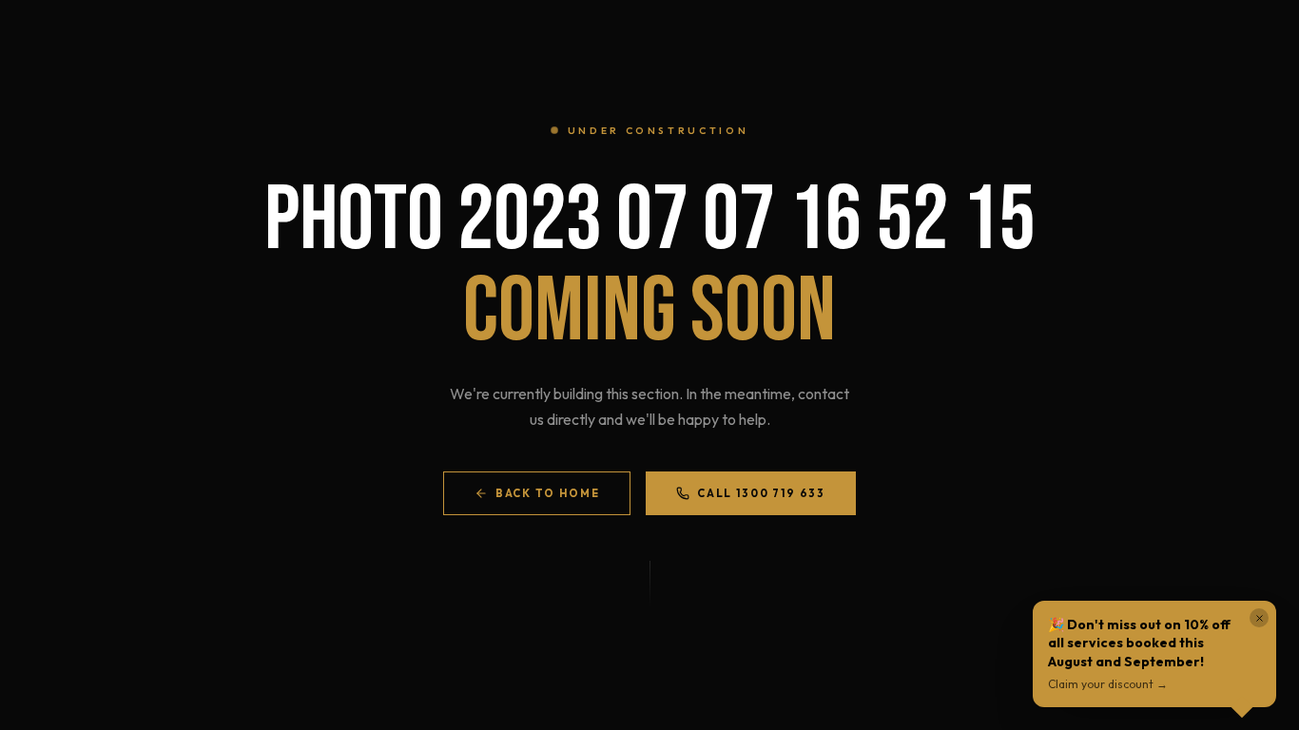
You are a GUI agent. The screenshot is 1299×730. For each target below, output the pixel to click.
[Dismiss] (1259, 617)
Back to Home (547, 493)
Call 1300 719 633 (761, 493)
